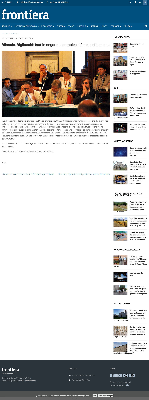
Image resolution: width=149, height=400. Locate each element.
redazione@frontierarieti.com (31, 2)
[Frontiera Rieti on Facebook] (135, 2)
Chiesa (60, 26)
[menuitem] (6, 26)
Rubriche (81, 26)
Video (104, 26)
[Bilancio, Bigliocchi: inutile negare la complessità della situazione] (56, 84)
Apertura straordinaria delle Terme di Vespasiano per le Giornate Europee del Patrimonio (130, 207)
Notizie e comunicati (9, 34)
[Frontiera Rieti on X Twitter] (130, 2)
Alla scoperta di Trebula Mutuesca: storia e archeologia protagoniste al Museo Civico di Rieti (130, 315)
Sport (71, 26)
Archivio (6, 26)
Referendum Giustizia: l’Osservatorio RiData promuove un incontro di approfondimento (129, 113)
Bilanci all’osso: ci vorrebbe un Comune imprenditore (28, 174)
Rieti (5, 163)
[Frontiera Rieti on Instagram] (145, 2)
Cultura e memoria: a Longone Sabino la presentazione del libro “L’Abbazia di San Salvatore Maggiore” (130, 348)
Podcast (115, 26)
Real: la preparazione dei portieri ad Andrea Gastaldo (84, 174)
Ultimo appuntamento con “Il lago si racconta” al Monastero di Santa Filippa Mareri (130, 261)
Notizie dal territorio (26, 26)
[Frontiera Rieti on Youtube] (140, 2)
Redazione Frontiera (25, 38)
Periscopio (46, 26)
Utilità (127, 26)
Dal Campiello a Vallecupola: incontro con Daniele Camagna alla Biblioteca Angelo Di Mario (129, 332)
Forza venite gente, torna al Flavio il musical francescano (138, 126)
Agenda (94, 26)
